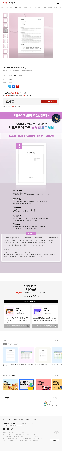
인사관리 (21, 76)
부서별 (10, 76)
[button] (5, 15)
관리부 (15, 76)
